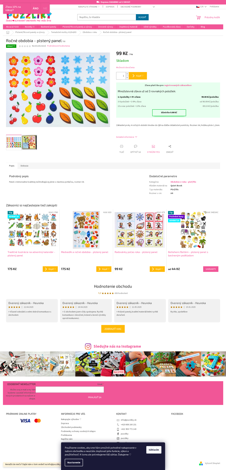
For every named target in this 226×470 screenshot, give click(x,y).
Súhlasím (154, 450)
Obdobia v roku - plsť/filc (183, 182)
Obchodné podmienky (131, 6)
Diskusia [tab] (24, 165)
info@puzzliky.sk (129, 420)
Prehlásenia (66, 435)
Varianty (211, 269)
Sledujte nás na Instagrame (117, 346)
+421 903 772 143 (128, 429)
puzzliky (124, 433)
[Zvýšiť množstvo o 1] (127, 74)
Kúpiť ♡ (140, 75)
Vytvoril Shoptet (212, 463)
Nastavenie (73, 462)
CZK (201, 6)
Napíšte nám (67, 439)
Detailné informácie (125, 137)
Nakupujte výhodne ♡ (89, 6)
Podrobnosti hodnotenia (58, 46)
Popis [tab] (11, 165)
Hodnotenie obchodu (113, 286)
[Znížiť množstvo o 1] (127, 77)
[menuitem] (12, 26)
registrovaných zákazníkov (178, 85)
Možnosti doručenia (125, 67)
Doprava (110, 6)
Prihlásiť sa (94, 397)
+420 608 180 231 (128, 424)
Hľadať (142, 17)
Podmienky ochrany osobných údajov (78, 431)
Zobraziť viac (113, 328)
